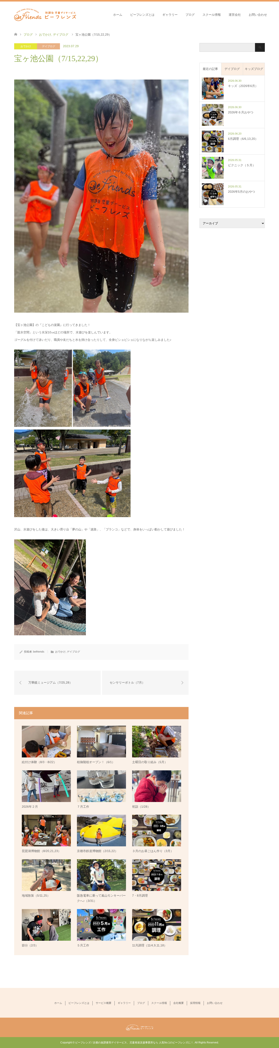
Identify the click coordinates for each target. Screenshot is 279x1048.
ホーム (117, 14)
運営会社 (235, 14)
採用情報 (195, 1003)
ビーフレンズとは (142, 14)
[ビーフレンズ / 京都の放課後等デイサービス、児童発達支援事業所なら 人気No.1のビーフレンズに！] (45, 14)
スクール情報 (211, 14)
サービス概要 (103, 1003)
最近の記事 (210, 69)
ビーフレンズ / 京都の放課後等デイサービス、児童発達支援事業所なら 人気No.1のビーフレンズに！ (134, 1042)
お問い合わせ (258, 14)
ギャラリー (170, 14)
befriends (38, 651)
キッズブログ (254, 69)
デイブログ (48, 46)
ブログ (190, 14)
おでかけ (25, 46)
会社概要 (178, 1003)
